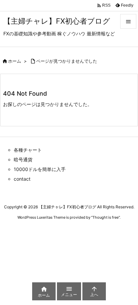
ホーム (14, 61)
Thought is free (105, 217)
